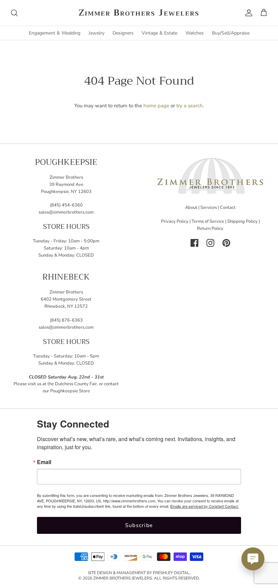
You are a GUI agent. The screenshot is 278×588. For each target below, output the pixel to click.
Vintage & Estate (159, 33)
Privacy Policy (174, 221)
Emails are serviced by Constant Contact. (204, 506)
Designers (123, 33)
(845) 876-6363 (66, 320)
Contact (228, 207)
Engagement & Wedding (54, 33)
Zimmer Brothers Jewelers (122, 578)
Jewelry (96, 33)
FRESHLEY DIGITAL (171, 572)
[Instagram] (210, 243)
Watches (194, 33)
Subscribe (139, 525)
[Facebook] (194, 243)
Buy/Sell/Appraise (231, 33)
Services (208, 207)
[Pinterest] (226, 243)
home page (156, 105)
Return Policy (210, 228)
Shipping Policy (242, 221)
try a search (189, 105)
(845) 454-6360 (66, 205)
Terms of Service (208, 221)
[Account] (247, 13)
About (191, 207)
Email (44, 462)
